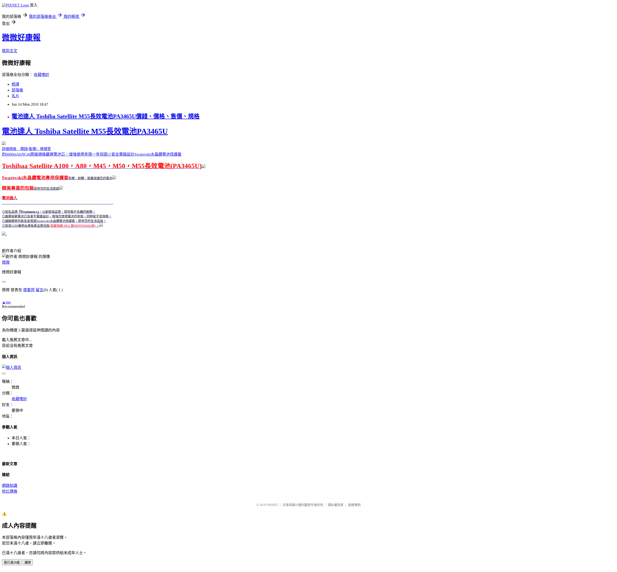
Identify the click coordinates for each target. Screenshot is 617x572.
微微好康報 (21, 37)
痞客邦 (29, 290)
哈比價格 (9, 491)
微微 (6, 262)
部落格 (17, 90)
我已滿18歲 (12, 562)
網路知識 (9, 485)
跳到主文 (9, 51)
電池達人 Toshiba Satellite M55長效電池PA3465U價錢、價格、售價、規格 (106, 116)
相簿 (15, 84)
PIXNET (272, 505)
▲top (6, 302)
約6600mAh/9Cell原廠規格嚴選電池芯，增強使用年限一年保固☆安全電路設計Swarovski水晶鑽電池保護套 (102, 177)
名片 (15, 96)
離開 (28, 562)
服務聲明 (354, 505)
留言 (39, 290)
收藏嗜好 (41, 75)
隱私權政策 (335, 505)
